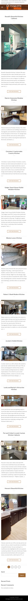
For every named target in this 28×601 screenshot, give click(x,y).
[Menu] (2, 7)
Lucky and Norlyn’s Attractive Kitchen (14, 388)
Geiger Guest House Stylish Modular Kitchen (14, 188)
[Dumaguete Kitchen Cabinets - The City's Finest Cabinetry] (14, 7)
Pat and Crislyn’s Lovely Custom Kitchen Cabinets (14, 434)
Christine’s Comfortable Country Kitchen (14, 152)
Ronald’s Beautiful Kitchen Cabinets (14, 17)
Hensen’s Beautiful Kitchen (14, 488)
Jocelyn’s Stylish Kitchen (14, 341)
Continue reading (14, 91)
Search (3, 572)
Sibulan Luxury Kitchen (14, 238)
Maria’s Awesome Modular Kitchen (14, 99)
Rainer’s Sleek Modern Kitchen (14, 294)
